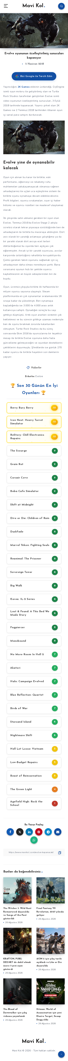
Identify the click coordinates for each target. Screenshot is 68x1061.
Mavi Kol (32, 5)
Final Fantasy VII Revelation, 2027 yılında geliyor (50, 911)
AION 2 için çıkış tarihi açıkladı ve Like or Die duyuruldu (49, 962)
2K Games (24, 86)
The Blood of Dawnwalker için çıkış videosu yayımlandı (15, 1012)
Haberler (36, 368)
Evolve (39, 376)
